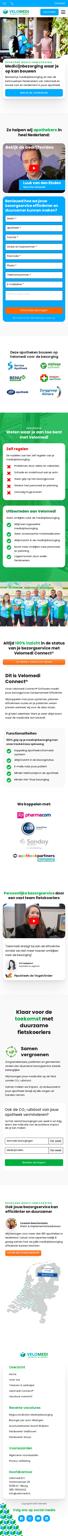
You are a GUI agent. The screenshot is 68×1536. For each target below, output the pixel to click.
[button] (21, 1518)
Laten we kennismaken (23, 1252)
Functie (12, 237)
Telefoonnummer (19, 275)
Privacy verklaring (19, 1461)
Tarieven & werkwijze (21, 1385)
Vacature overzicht (20, 1396)
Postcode (14, 256)
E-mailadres (15, 284)
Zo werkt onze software (34, 662)
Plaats (11, 265)
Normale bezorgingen (20, 1141)
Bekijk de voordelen (34, 92)
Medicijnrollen (15, 1150)
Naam (11, 218)
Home (12, 1374)
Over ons (14, 1379)
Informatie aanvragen (34, 310)
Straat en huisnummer (22, 246)
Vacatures (49, 12)
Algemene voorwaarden (23, 1455)
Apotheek (14, 227)
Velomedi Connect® (21, 1391)
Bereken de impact (34, 1162)
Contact (60, 3)
